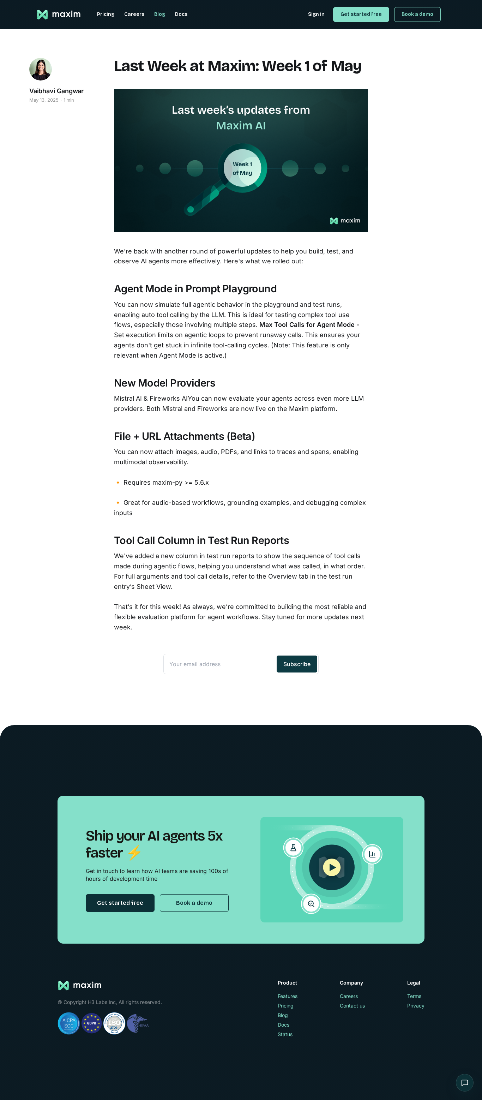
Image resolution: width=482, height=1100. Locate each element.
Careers (134, 14)
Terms (414, 996)
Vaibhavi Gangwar (56, 91)
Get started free (361, 14)
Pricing (105, 14)
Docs (181, 14)
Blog (159, 14)
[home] (59, 14)
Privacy (415, 1006)
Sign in (316, 14)
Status (285, 1034)
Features (287, 996)
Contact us (352, 1006)
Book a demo (417, 14)
